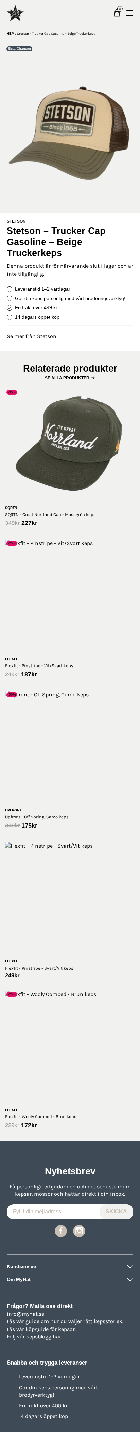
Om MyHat (19, 1279)
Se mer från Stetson (31, 336)
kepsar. (67, 1329)
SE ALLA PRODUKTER (67, 378)
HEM (10, 33)
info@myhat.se (25, 1314)
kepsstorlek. (108, 1321)
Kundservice (21, 1266)
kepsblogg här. (44, 1336)
